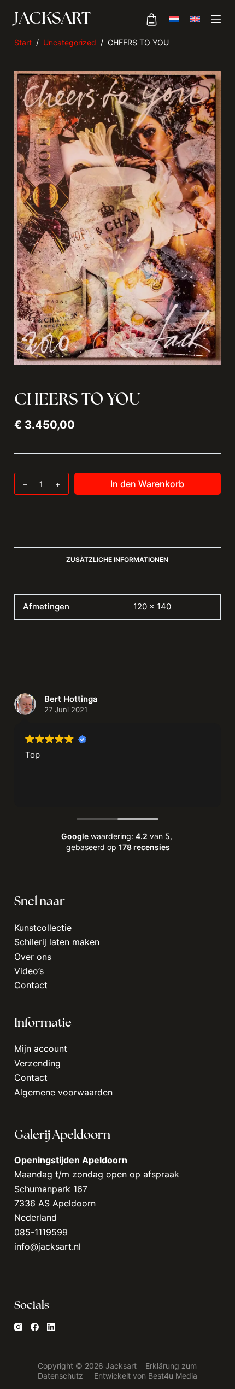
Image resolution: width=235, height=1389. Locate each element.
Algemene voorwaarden (63, 1092)
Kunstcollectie (43, 927)
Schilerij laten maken (56, 941)
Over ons (32, 956)
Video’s (29, 970)
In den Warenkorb (147, 483)
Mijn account (40, 1048)
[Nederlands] (174, 19)
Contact (31, 985)
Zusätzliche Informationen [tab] (117, 559)
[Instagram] (18, 1327)
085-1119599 (41, 1232)
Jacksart (52, 19)
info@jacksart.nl (47, 1246)
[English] (195, 19)
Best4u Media (172, 1375)
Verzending (37, 1063)
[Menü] (216, 19)
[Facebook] (35, 1327)
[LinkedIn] (51, 1327)
